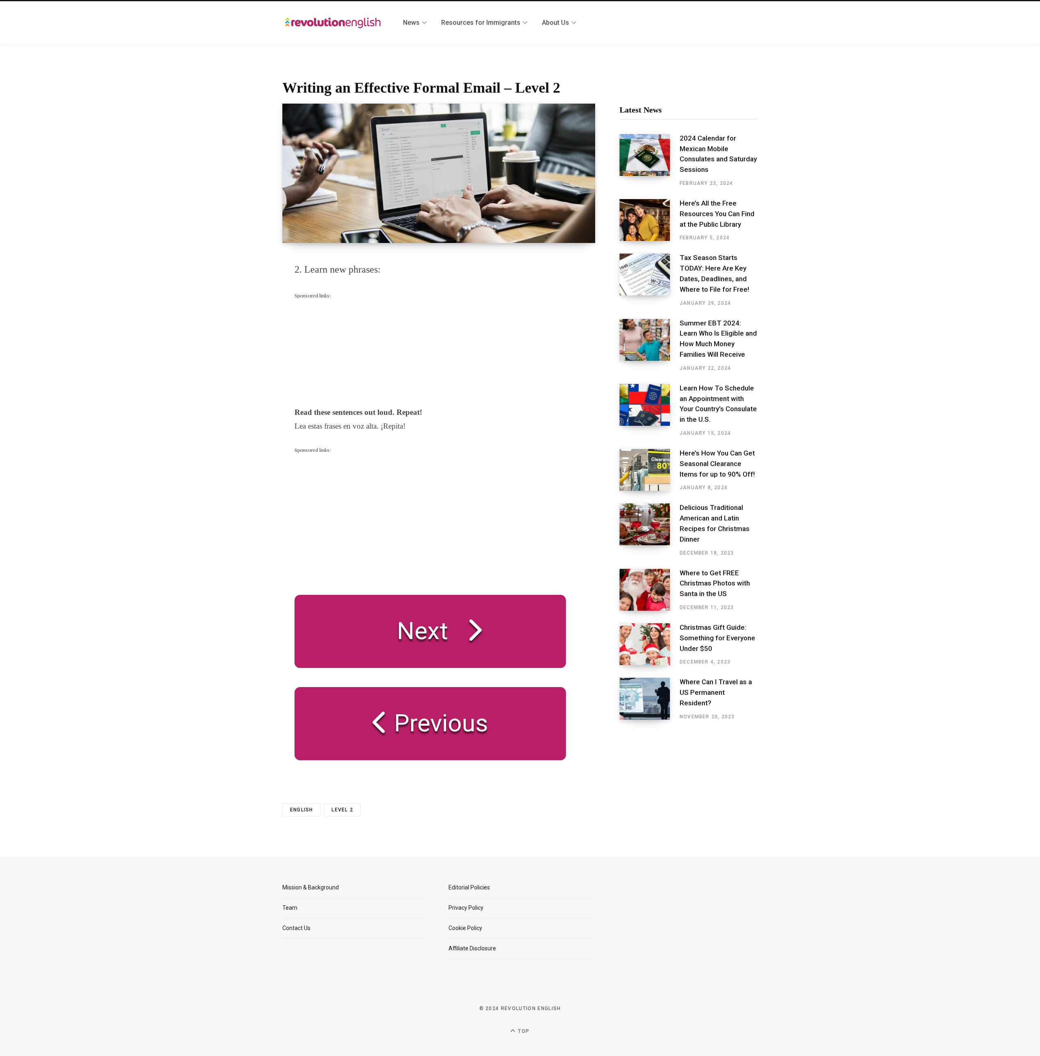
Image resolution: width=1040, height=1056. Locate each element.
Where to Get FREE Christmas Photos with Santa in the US (715, 583)
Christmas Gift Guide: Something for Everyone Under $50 (717, 638)
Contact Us (296, 928)
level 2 (342, 810)
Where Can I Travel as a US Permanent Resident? (716, 692)
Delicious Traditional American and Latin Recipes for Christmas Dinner (715, 523)
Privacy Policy (465, 907)
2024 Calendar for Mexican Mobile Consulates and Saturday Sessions (718, 153)
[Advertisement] (355, 350)
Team (289, 907)
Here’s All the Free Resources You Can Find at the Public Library (717, 213)
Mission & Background (310, 887)
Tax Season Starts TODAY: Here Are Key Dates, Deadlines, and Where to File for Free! (714, 273)
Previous (438, 723)
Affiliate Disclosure (472, 948)
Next (422, 630)
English (301, 810)
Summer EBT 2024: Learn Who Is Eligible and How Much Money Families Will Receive (718, 338)
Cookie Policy (465, 928)
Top (522, 1031)
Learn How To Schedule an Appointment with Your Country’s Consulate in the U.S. (718, 403)
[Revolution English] (333, 23)
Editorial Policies (469, 887)
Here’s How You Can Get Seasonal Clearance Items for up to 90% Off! (717, 463)
